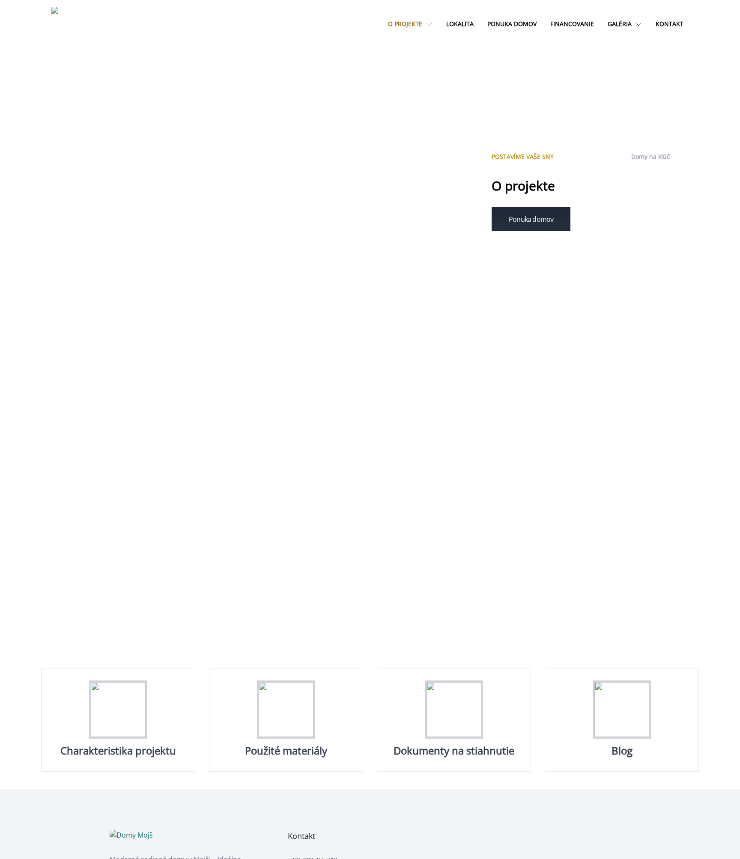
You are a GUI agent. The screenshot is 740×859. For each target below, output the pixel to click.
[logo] (68, 24)
